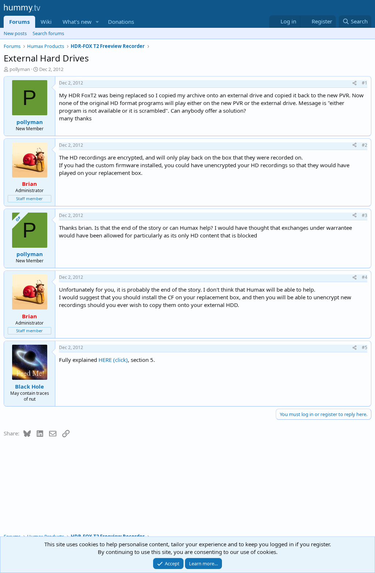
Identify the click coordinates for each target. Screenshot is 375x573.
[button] (97, 22)
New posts (15, 33)
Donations (121, 21)
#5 (364, 347)
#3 (364, 215)
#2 (364, 145)
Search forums (48, 33)
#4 (364, 277)
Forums (19, 21)
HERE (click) (113, 359)
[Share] (354, 83)
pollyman (20, 69)
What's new (77, 21)
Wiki (46, 21)
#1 (364, 83)
